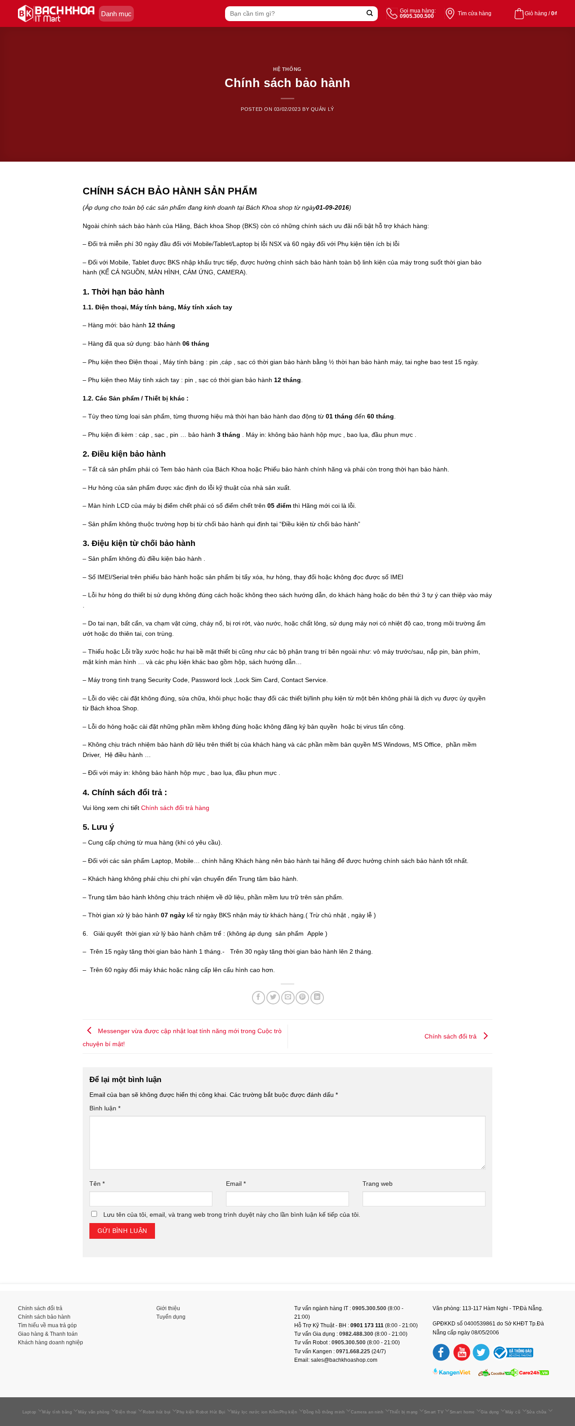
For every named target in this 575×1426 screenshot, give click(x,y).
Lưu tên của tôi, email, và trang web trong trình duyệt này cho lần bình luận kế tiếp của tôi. (231, 1214)
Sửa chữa (536, 1412)
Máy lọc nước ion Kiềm (255, 1412)
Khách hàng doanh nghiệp (50, 1342)
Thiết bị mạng (403, 1412)
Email (236, 1183)
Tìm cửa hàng (474, 13)
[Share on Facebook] (258, 997)
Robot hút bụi (157, 1412)
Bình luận (104, 1108)
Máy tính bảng (57, 1412)
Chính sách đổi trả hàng (175, 807)
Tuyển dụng (171, 1317)
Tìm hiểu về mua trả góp (47, 1325)
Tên (97, 1183)
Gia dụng (490, 1412)
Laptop (29, 1412)
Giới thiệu (168, 1308)
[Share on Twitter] (273, 997)
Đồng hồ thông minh (324, 1412)
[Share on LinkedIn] (317, 997)
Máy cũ (513, 1412)
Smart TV (434, 1412)
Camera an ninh (367, 1412)
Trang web (378, 1183)
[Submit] (370, 13)
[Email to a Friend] (288, 997)
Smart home (462, 1412)
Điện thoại (126, 1412)
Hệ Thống (287, 69)
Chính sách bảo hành (44, 1317)
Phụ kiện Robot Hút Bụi (201, 1412)
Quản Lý (322, 109)
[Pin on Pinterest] (302, 997)
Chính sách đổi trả (451, 1035)
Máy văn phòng (94, 1412)
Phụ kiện (288, 1412)
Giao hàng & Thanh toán (48, 1334)
